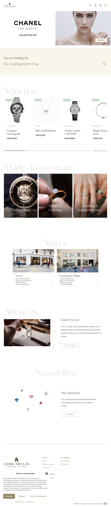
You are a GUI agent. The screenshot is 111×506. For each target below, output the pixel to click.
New (45, 461)
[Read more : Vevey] (33, 260)
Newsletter (69, 414)
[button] (47, 474)
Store (45, 457)
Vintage (46, 467)
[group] (55, 28)
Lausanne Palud (70, 276)
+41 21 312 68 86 (66, 284)
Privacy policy (29, 501)
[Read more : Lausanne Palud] (77, 260)
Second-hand (48, 464)
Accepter (9, 496)
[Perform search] (104, 63)
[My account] (95, 5)
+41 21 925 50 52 (22, 284)
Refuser (22, 496)
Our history (69, 345)
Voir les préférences (38, 496)
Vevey (19, 276)
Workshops (65, 461)
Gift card (64, 464)
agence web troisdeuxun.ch (92, 503)
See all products (100, 151)
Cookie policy (19, 501)
